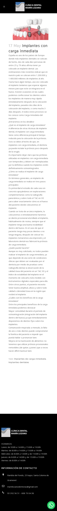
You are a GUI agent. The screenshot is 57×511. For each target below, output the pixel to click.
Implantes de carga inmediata (30, 359)
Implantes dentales (19, 362)
